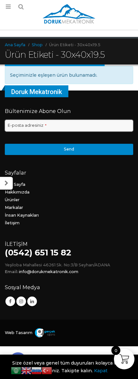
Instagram (21, 301)
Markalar (14, 207)
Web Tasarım (18, 332)
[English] (26, 370)
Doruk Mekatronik (36, 92)
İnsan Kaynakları (22, 215)
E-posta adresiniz (27, 125)
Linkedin (32, 301)
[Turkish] (47, 370)
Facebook (10, 301)
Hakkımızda (17, 192)
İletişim (12, 222)
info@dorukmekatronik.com (48, 271)
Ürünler (12, 199)
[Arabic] (16, 370)
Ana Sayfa (15, 184)
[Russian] (36, 370)
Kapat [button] (101, 371)
